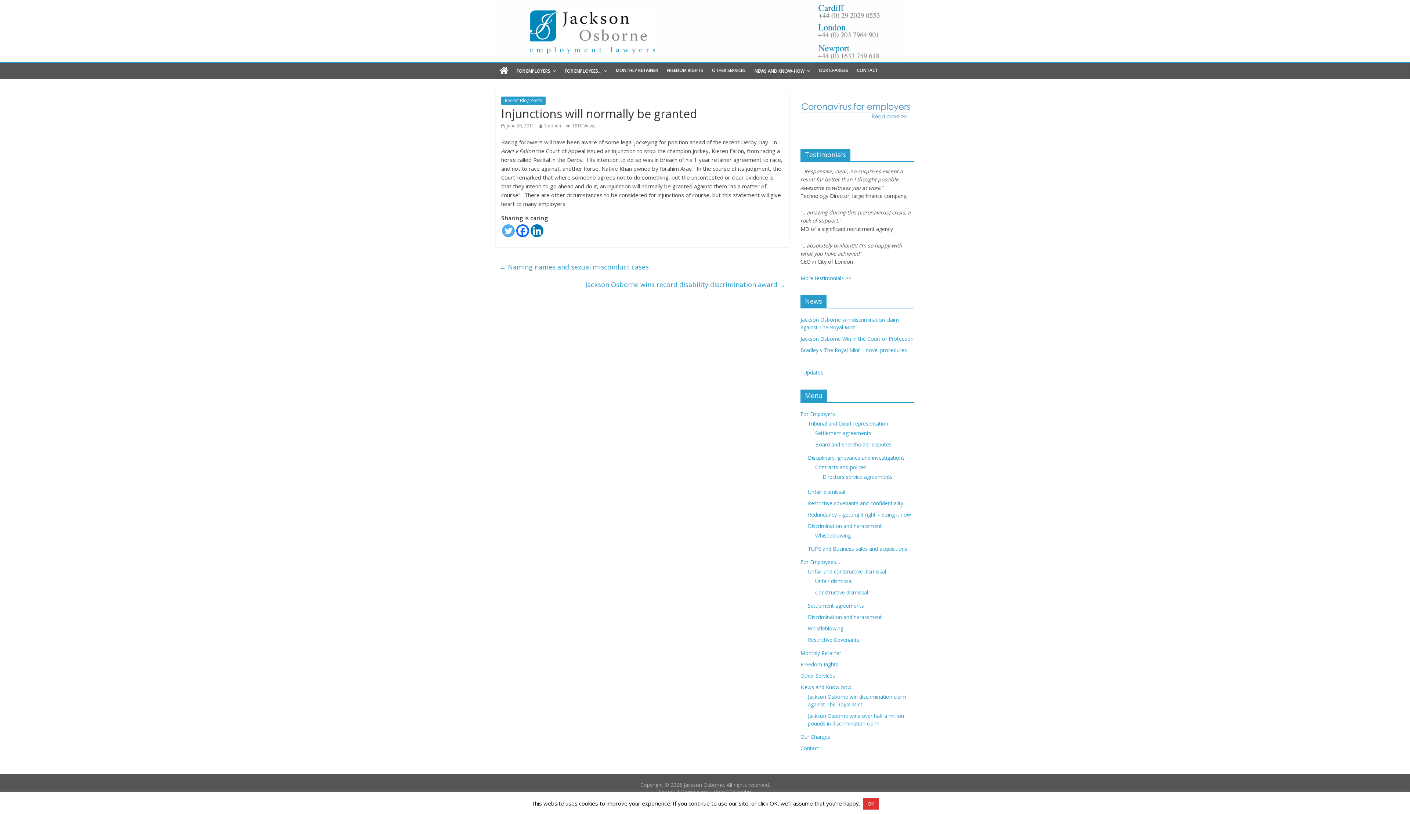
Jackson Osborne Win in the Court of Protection (857, 338)
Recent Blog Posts (523, 100)
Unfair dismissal (826, 491)
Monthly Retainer (637, 70)
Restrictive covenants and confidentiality (855, 503)
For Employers (533, 71)
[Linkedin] (537, 230)
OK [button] (871, 803)
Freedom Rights (685, 70)
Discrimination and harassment (845, 525)
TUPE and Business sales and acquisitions (857, 548)
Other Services (729, 70)
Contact (867, 70)
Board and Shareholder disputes (853, 444)
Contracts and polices (841, 467)
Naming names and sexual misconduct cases (574, 267)
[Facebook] (522, 230)
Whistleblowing (833, 535)
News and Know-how (780, 71)
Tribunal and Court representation (848, 423)
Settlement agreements (843, 433)
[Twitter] (508, 230)
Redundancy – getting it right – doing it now (859, 514)
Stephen (552, 126)
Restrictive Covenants (833, 639)
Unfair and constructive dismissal (847, 571)
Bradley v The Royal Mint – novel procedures (853, 350)
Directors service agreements (857, 476)
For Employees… (583, 71)
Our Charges (833, 70)
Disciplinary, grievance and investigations (856, 457)
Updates (811, 372)
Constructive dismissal (841, 592)
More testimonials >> (825, 278)
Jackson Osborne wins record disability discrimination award (685, 284)
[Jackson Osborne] (504, 71)
